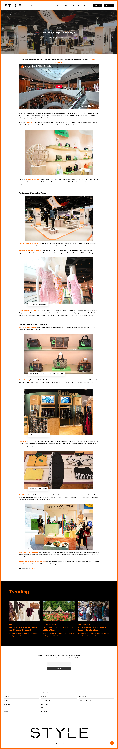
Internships (82, 693)
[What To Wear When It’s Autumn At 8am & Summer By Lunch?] (24, 619)
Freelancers (82, 696)
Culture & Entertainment (49, 624)
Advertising (7, 704)
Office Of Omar (67, 743)
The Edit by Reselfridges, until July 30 (30, 243)
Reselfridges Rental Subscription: (29, 552)
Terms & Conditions (9, 708)
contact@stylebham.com (48, 693)
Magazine (6, 700)
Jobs (80, 689)
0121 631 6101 (45, 689)
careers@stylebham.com (86, 700)
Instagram (6, 696)
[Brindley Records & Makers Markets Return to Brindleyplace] (93, 619)
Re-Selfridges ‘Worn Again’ (32, 179)
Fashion (59, 27)
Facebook (6, 689)
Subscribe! (44, 711)
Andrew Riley (53, 37)
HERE (33, 568)
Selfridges (29, 122)
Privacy (6, 711)
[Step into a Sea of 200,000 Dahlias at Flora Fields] (58, 619)
